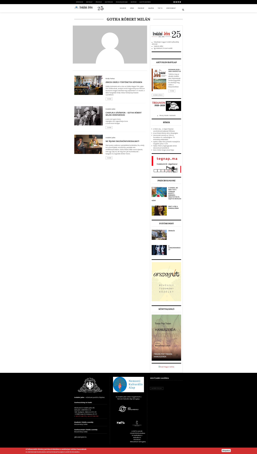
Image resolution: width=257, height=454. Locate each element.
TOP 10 (160, 8)
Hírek (132, 8)
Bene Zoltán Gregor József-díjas (163, 150)
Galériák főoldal (156, 388)
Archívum (133, 2)
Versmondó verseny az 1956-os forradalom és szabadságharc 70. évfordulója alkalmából (164, 137)
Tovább (109, 99)
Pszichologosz (166, 180)
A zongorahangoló (174, 247)
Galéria (151, 8)
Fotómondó (166, 223)
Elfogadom (226, 450)
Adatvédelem (109, 2)
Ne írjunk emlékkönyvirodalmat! (122, 141)
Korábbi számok (158, 95)
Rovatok (123, 8)
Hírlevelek (99, 2)
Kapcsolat (89, 2)
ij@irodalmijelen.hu (80, 437)
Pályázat (141, 8)
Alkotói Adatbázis (145, 2)
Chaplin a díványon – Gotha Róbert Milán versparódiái (124, 113)
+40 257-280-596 (92, 416)
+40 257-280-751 (80, 416)
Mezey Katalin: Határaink (167, 115)
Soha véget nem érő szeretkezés (164, 355)
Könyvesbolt (171, 8)
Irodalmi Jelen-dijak (122, 2)
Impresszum (79, 2)
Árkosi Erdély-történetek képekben (124, 82)
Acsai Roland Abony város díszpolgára (165, 133)
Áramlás (171, 231)
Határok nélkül (158, 46)
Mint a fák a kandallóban (173, 207)
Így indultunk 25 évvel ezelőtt (163, 48)
